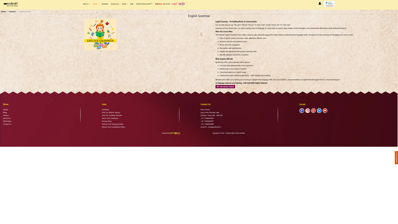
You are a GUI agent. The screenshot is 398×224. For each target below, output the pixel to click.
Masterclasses (115, 4)
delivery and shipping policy (112, 124)
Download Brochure (396, 158)
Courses (95, 4)
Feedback (105, 109)
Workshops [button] (105, 4)
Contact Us (7, 124)
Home (3, 11)
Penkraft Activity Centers (143, 4)
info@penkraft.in (214, 127)
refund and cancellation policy (113, 127)
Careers (6, 115)
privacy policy (107, 121)
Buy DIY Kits (166, 4)
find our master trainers (111, 112)
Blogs (131, 4)
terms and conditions (110, 118)
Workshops (7, 121)
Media (5, 109)
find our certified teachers (112, 115)
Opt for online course (225, 87)
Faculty (124, 4)
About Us (85, 4)
